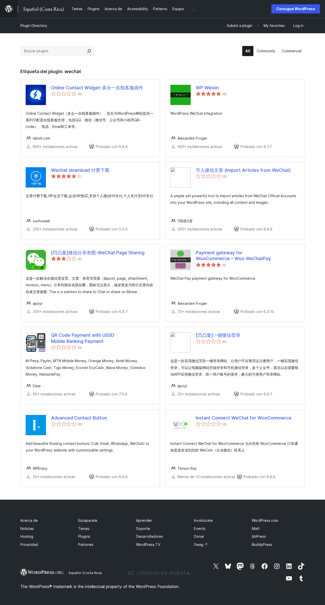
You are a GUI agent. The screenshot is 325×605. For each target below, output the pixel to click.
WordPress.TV (148, 544)
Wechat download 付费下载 (80, 170)
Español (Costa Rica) (85, 573)
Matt (255, 528)
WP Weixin (207, 87)
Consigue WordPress (295, 9)
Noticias (27, 528)
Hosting (26, 536)
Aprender (144, 520)
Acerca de (29, 520)
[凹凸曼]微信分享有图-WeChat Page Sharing (97, 252)
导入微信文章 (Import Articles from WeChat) (243, 170)
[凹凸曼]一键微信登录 (218, 335)
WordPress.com (265, 520)
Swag (201, 544)
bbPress (259, 536)
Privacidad (29, 544)
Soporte (143, 528)
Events (199, 528)
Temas (83, 528)
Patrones (85, 544)
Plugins (84, 536)
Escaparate (87, 520)
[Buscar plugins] (89, 51)
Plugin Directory (33, 25)
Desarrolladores (149, 536)
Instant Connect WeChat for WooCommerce (243, 418)
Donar (199, 536)
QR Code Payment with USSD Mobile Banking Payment (82, 338)
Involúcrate (203, 520)
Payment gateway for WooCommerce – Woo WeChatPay (233, 255)
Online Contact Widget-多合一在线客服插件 (97, 87)
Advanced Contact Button (79, 418)
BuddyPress (262, 544)
